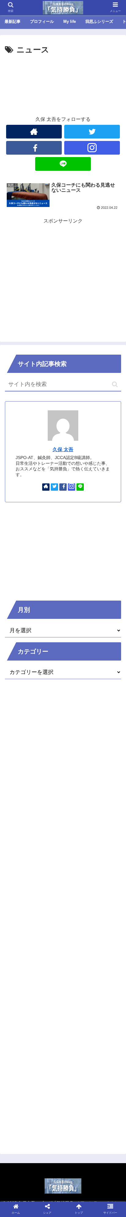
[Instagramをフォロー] (92, 148)
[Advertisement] (63, 75)
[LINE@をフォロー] (63, 164)
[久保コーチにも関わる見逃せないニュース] (77, 1068)
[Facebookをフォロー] (34, 148)
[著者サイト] (34, 132)
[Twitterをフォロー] (92, 132)
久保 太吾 (63, 449)
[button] (114, 384)
